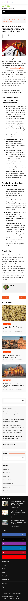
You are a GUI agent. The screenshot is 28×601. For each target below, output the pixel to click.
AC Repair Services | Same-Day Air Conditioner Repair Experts (13, 437)
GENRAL (5, 472)
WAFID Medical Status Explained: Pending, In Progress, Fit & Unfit (12, 431)
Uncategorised (6, 37)
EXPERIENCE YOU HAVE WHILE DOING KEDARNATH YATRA (13, 385)
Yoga (4, 491)
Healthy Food (7, 480)
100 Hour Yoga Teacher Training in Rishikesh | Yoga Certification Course (13, 426)
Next (21, 297)
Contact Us (4, 598)
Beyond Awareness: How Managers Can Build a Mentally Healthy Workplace (13, 414)
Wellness (5, 487)
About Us (17, 596)
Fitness (5, 469)
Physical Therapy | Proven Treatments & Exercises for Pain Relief (13, 420)
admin (4, 35)
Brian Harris (8, 331)
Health (5, 476)
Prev (6, 297)
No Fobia (6, 6)
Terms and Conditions (7, 596)
